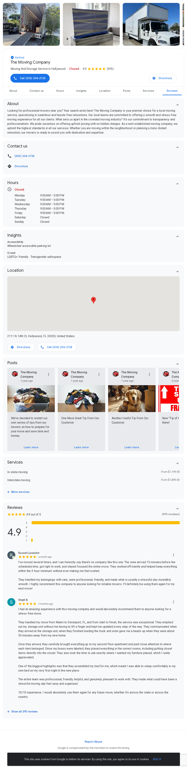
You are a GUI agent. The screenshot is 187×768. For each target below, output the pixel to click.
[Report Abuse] (93, 741)
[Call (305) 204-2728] (30, 78)
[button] (12, 57)
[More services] (18, 492)
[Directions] (163, 78)
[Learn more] (31, 447)
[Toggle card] (177, 105)
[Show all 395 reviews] (22, 711)
